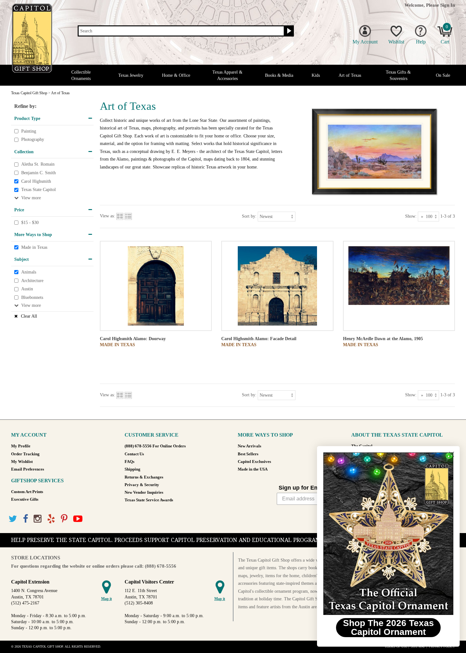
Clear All (29, 316)
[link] (388, 534)
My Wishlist (22, 461)
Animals (28, 272)
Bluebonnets (32, 297)
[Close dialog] (451, 454)
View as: (107, 216)
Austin (27, 289)
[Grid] (119, 216)
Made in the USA (253, 469)
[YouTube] (78, 519)
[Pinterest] (64, 519)
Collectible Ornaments (81, 75)
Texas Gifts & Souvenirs (398, 75)
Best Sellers (248, 454)
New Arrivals (249, 446)
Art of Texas (350, 75)
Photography (32, 139)
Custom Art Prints (27, 492)
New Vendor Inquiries (144, 492)
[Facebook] (25, 519)
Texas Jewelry (130, 75)
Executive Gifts (24, 499)
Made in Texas (34, 247)
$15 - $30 (30, 222)
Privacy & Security (142, 485)
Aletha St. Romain (38, 164)
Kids (316, 75)
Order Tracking (25, 454)
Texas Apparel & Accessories (227, 75)
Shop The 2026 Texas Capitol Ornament (388, 627)
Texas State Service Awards (149, 500)
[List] (128, 216)
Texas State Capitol (38, 189)
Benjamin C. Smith (38, 172)
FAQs (129, 461)
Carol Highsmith (36, 181)
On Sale (443, 75)
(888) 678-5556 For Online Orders (155, 446)
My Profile (20, 446)
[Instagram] (37, 519)
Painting (28, 131)
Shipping (132, 469)
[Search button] (288, 31)
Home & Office (176, 75)
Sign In (447, 5)
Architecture (32, 280)
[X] (12, 519)
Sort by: (249, 216)
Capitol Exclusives (254, 461)
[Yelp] (51, 519)
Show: (411, 216)
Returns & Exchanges (144, 477)
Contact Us (134, 454)
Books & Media (279, 75)
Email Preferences (27, 469)
